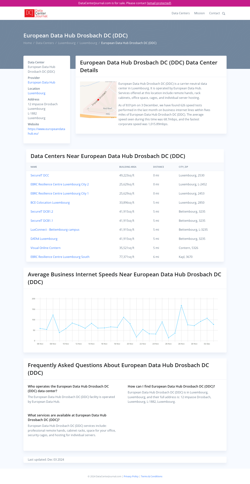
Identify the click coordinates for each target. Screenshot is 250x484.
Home (27, 43)
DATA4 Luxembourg (44, 239)
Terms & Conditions (151, 476)
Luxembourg (67, 43)
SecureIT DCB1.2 (42, 211)
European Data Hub (41, 82)
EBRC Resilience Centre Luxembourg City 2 (60, 184)
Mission (199, 13)
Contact (214, 13)
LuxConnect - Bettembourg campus (55, 230)
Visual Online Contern (46, 248)
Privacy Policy (131, 476)
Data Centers (181, 13)
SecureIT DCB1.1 (42, 221)
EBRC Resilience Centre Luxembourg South (60, 257)
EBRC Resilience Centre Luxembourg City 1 (60, 193)
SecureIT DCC (40, 175)
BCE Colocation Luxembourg (50, 203)
